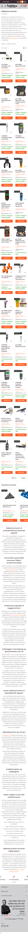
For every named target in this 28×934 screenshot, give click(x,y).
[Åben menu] (2, 6)
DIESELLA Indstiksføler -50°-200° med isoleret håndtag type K (20, 456)
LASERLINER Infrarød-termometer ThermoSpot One (20, 277)
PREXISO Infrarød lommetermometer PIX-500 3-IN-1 (6, 420)
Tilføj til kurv (7, 81)
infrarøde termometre (10, 570)
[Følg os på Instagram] (5, 926)
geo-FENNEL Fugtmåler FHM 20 (20, 171)
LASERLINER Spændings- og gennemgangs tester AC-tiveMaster (5, 348)
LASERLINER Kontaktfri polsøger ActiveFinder (6, 137)
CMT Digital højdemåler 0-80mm (7, 171)
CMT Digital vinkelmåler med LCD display (5, 66)
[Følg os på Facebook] (2, 926)
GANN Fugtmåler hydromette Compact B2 (19, 204)
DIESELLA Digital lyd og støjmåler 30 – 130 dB (6, 454)
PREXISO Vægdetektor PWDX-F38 (19, 312)
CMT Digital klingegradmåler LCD (5, 100)
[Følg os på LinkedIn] (7, 926)
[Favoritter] (21, 6)
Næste (23, 478)
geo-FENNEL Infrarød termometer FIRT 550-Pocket (6, 312)
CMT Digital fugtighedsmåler (20, 136)
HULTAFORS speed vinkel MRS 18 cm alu (9, 506)
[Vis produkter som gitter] (23, 48)
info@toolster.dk (15, 38)
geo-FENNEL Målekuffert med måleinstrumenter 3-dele (20, 101)
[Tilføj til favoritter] (11, 60)
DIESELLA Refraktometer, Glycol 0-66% (19, 420)
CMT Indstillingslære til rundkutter (6, 276)
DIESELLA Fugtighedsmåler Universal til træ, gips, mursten (6, 205)
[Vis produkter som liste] (26, 48)
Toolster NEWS (5, 1)
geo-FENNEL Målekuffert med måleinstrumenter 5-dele (20, 241)
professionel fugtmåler (18, 615)
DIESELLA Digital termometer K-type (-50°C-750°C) (6, 240)
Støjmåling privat (6, 735)
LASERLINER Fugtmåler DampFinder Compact (18, 385)
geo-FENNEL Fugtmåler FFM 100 (20, 65)
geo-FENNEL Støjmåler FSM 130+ (20, 345)
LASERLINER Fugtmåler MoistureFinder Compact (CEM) (5, 385)
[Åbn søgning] (5, 6)
